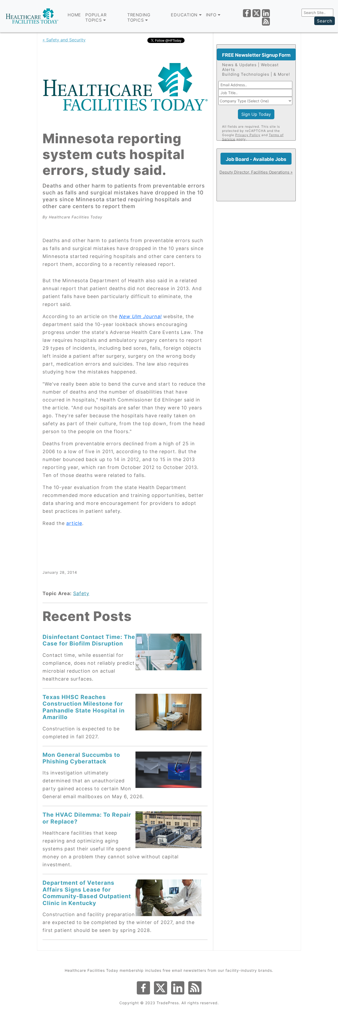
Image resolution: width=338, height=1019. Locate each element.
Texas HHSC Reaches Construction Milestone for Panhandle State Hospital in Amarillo (84, 706)
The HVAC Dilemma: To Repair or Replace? (87, 818)
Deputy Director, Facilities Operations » (256, 172)
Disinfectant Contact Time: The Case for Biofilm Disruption (89, 640)
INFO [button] (212, 14)
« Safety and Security (64, 39)
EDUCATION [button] (185, 14)
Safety (81, 593)
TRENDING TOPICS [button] (139, 17)
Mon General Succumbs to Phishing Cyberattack (81, 758)
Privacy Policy (247, 135)
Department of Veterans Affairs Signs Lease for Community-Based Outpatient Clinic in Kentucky (87, 892)
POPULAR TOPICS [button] (95, 17)
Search (324, 20)
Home (74, 14)
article (74, 523)
